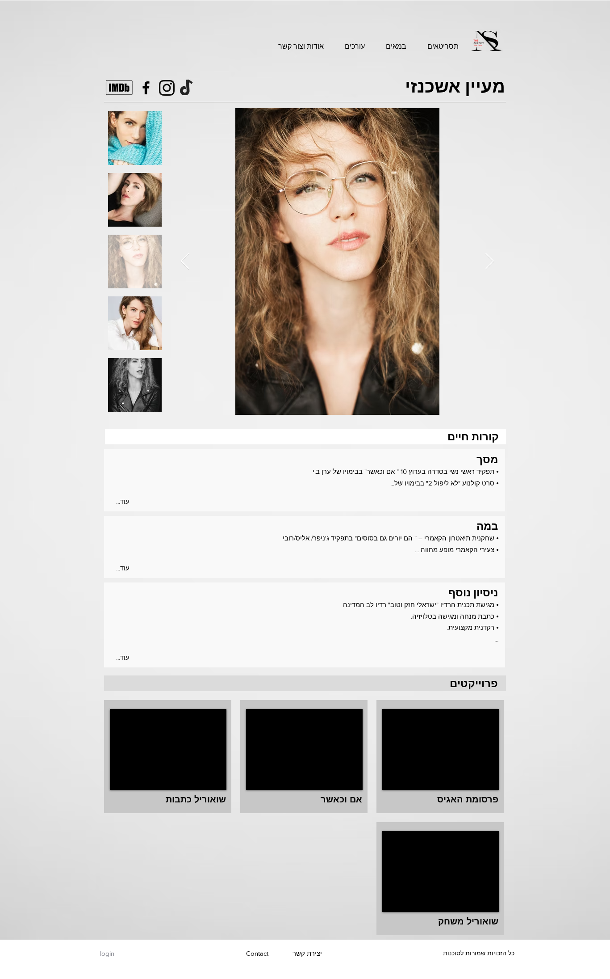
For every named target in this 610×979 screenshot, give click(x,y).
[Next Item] (490, 261)
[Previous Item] (185, 261)
